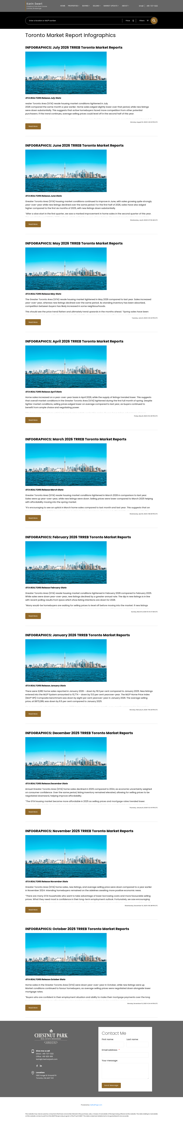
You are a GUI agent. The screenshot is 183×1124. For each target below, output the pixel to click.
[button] (37, 1066)
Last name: (132, 1039)
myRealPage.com (96, 1105)
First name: (108, 1039)
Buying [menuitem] (85, 6)
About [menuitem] (125, 6)
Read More (33, 126)
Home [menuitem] (62, 6)
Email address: (110, 1049)
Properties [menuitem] (73, 6)
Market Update (110, 6)
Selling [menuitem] (96, 6)
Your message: (110, 1060)
